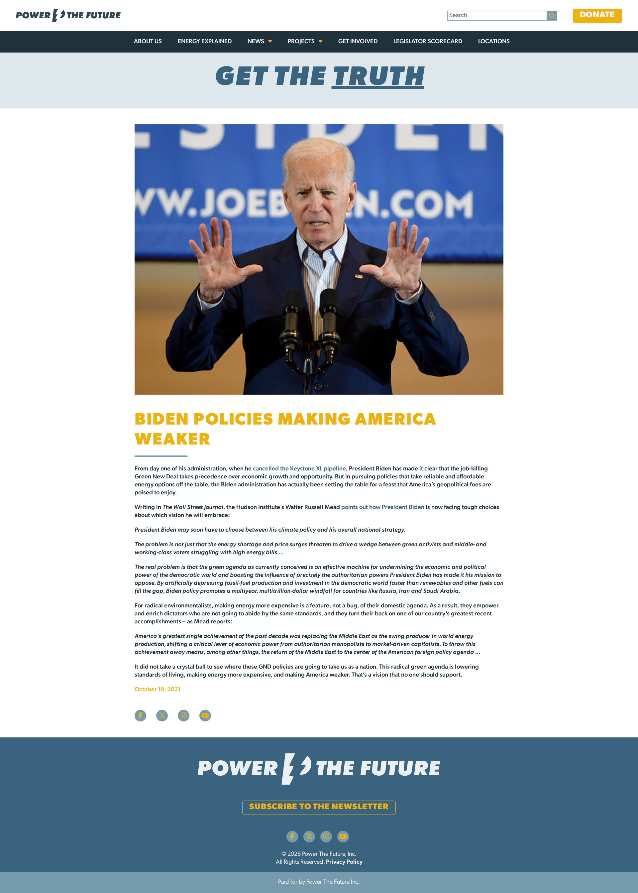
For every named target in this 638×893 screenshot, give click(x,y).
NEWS (257, 42)
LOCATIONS (494, 42)
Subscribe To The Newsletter (318, 807)
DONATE (597, 15)
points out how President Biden (382, 508)
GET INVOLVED (357, 42)
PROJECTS (302, 42)
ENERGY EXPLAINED (205, 42)
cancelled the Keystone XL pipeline (299, 469)
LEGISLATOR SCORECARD (427, 42)
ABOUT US (148, 42)
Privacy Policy (344, 862)
